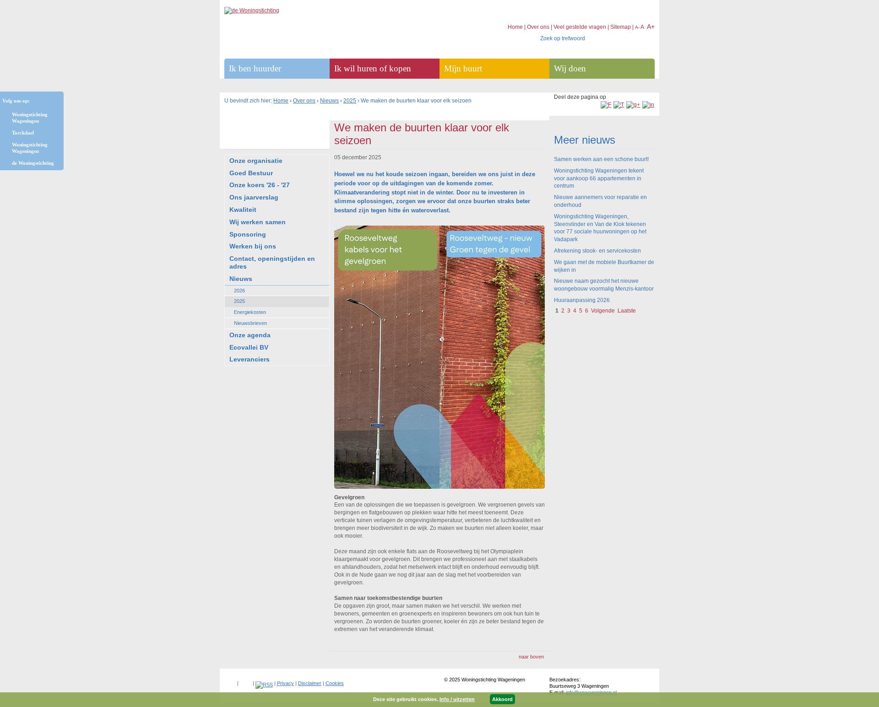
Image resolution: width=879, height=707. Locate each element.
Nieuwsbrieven (250, 323)
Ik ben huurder (255, 68)
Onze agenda (250, 335)
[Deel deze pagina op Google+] (633, 105)
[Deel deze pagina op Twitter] (618, 105)
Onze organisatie (255, 160)
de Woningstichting (33, 163)
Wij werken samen (257, 222)
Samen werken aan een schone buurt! (601, 159)
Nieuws (329, 100)
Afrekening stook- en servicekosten (597, 251)
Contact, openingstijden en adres (272, 262)
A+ (651, 26)
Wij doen (570, 68)
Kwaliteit (242, 209)
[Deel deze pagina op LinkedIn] (648, 105)
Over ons (304, 100)
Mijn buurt (463, 68)
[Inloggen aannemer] (245, 681)
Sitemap (620, 27)
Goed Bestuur (251, 173)
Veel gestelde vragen (579, 27)
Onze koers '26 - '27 (259, 185)
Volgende (603, 311)
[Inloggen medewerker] (230, 681)
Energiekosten (250, 312)
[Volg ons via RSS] (264, 684)
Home (280, 100)
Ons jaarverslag (253, 197)
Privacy (285, 683)
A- (637, 27)
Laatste (627, 311)
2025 (349, 100)
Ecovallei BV (248, 347)
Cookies (335, 683)
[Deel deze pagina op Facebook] (606, 105)
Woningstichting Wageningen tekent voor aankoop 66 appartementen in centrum (599, 178)
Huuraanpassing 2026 (582, 300)
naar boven (531, 656)
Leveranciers (249, 359)
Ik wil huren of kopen (372, 68)
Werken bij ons (252, 246)
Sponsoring (247, 234)
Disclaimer (309, 683)
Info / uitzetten (457, 699)
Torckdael (23, 132)
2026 (239, 290)
